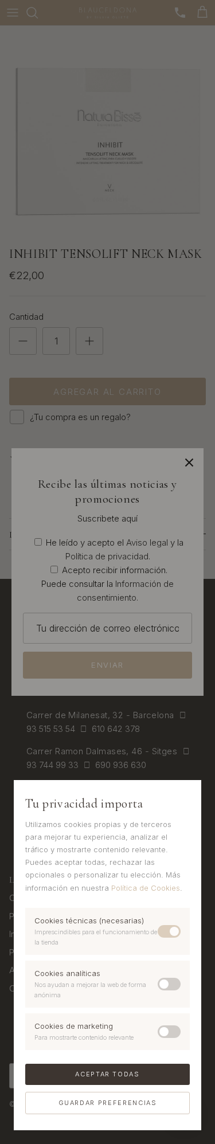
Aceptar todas (107, 1074)
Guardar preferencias (107, 1103)
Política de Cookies (145, 887)
